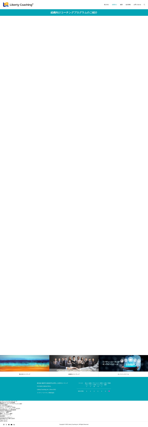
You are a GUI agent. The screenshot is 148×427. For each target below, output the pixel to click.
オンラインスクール (5, 414)
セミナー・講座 (4, 412)
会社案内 (2, 416)
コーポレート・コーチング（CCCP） (10, 408)
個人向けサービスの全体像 (7, 402)
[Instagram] (3, 424)
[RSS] (14, 424)
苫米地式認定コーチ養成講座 (8, 410)
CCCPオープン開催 (74, 247)
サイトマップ (3, 419)
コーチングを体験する (6, 406)
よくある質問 (3, 405)
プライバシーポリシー (6, 417)
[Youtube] (11, 424)
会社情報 (128, 4)
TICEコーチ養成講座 (5, 411)
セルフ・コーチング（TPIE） (8, 407)
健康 (121, 4)
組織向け (114, 4)
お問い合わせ (137, 4)
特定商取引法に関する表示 (7, 418)
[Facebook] (9, 424)
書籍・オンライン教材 (6, 413)
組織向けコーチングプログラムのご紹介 (11, 403)
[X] (6, 424)
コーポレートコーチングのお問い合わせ (74, 340)
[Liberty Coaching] (18, 4)
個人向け (106, 4)
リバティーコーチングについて (8, 401)
